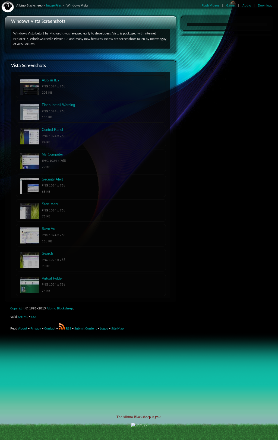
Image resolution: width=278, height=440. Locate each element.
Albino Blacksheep (29, 5)
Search (47, 253)
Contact (49, 328)
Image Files (54, 5)
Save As (48, 229)
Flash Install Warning (58, 105)
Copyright (17, 308)
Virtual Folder (52, 278)
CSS (33, 317)
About (22, 328)
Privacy (35, 328)
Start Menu (50, 204)
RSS (68, 328)
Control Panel (52, 130)
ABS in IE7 (50, 80)
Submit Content (85, 328)
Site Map (117, 328)
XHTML (23, 317)
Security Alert (52, 179)
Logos (104, 328)
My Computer (52, 154)
